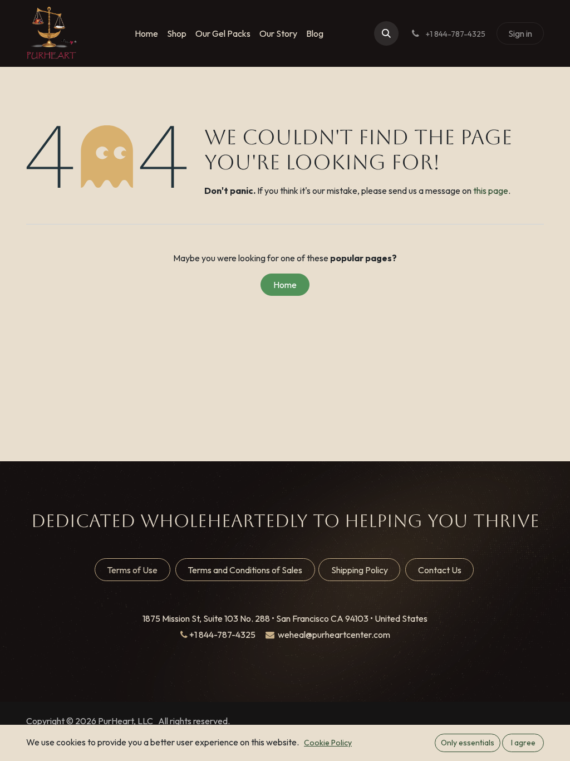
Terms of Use (132, 569)
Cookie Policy (328, 743)
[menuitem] (146, 33)
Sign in (520, 33)
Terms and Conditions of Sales (245, 569)
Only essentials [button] (467, 743)
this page (490, 190)
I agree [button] (523, 743)
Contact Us (439, 569)
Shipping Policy (359, 569)
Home (285, 284)
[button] (386, 33)
